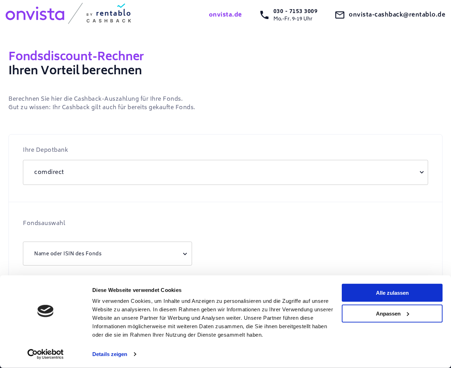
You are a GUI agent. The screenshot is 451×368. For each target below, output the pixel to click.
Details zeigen (109, 354)
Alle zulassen (392, 293)
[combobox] (107, 253)
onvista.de (225, 15)
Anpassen (388, 313)
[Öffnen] (185, 253)
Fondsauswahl (44, 223)
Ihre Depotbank (45, 150)
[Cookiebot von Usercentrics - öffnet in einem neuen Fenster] (45, 354)
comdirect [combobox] (49, 172)
